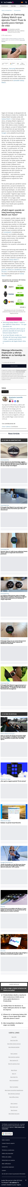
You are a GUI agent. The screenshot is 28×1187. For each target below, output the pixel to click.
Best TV (14, 1073)
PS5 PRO (13, 6)
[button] (2, 2)
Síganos (13, 64)
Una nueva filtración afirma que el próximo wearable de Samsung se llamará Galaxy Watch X (14, 331)
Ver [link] (20, 288)
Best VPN (14, 1037)
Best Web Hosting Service (14, 1044)
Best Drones (14, 1110)
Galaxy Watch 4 (7, 119)
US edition (13, 1182)
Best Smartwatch (14, 1080)
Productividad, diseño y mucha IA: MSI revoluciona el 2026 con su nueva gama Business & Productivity (14, 998)
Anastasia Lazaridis (15, 29)
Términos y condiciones (8, 1150)
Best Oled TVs (14, 1077)
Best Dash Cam (14, 1107)
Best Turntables (14, 1087)
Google (4, 133)
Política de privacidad (7, 1153)
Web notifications (6, 1163)
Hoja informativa (22, 64)
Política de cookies (6, 1157)
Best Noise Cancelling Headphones (14, 1090)
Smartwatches (17, 10)
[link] (5, 287)
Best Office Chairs (14, 1097)
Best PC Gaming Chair (14, 1064)
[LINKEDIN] (15, 401)
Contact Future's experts (8, 1143)
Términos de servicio (21, 370)
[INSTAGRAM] (13, 401)
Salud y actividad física (7, 10)
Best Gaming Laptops (14, 1057)
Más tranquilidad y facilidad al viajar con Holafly (13, 1024)
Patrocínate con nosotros (8, 1160)
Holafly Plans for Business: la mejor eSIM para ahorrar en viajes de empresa (14, 1007)
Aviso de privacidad (20, 371)
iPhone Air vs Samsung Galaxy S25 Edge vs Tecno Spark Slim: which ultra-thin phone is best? (15, 1016)
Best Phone (14, 1070)
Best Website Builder (14, 1047)
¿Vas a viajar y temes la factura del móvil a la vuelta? (14, 989)
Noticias (4, 30)
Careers (4, 1170)
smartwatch (8, 232)
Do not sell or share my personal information (13, 1174)
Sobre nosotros (6, 1140)
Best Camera (14, 1103)
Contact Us (4, 1146)
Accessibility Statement (8, 1167)
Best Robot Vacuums (14, 1113)
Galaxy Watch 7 (14, 259)
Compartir (6, 64)
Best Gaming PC (14, 1060)
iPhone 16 (22, 6)
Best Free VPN (14, 1040)
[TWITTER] (10, 401)
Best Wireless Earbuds (14, 1093)
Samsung (12, 68)
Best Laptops (14, 1053)
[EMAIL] (18, 401)
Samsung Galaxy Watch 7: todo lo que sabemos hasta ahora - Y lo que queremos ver (14, 324)
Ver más (22, 307)
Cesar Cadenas (20, 30)
